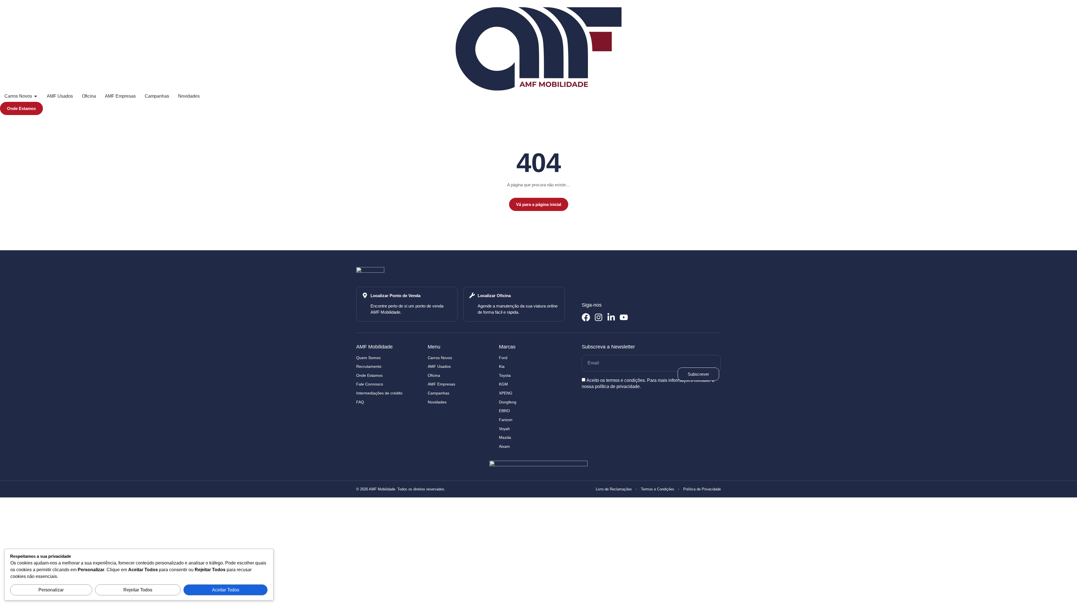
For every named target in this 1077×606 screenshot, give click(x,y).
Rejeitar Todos (137, 589)
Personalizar (51, 589)
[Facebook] (586, 317)
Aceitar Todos (225, 589)
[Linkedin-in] (611, 317)
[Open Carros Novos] (35, 96)
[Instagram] (598, 317)
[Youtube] (624, 317)
